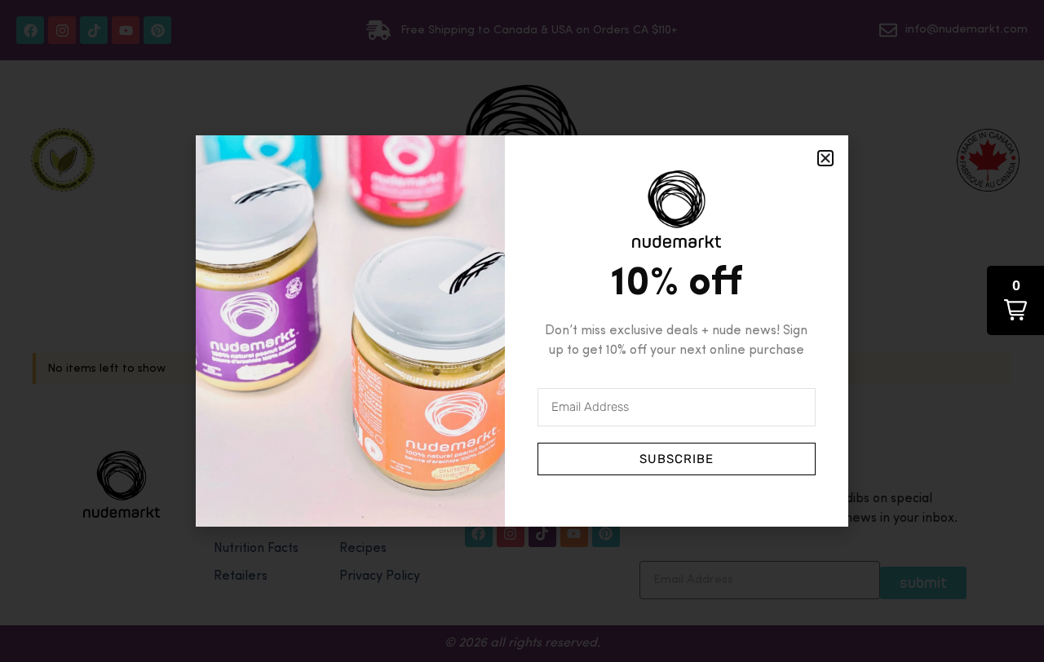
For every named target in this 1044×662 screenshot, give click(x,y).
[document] (522, 331)
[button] (1015, 300)
